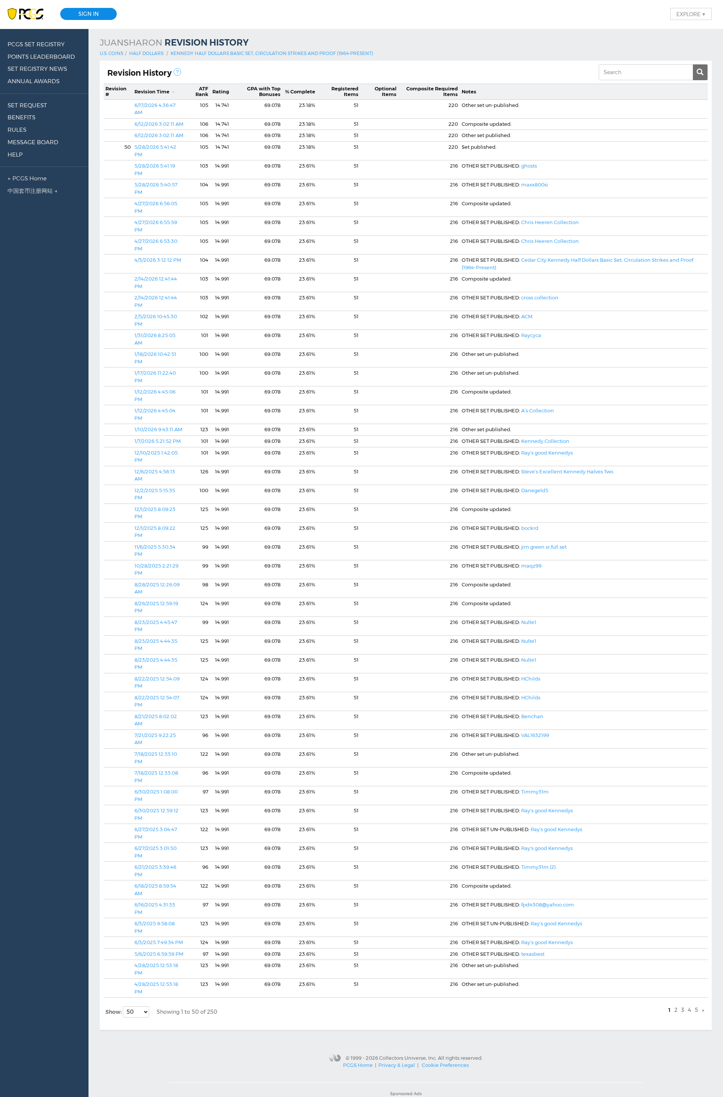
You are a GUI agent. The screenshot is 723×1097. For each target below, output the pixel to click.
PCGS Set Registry (36, 44)
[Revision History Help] (177, 72)
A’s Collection (537, 410)
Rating (220, 91)
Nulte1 (528, 622)
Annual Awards (33, 81)
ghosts (529, 166)
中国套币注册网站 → (33, 190)
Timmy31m (535, 792)
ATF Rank (201, 91)
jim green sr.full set (544, 547)
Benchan (532, 716)
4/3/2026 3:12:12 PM (157, 260)
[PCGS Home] (29, 14)
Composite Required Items (432, 91)
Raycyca (531, 335)
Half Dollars (146, 53)
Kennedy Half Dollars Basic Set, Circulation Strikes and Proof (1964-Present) (272, 53)
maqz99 (531, 566)
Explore (691, 14)
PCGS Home (358, 1065)
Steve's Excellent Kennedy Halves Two (567, 471)
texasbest (533, 954)
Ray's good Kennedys (547, 453)
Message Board (33, 142)
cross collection (539, 297)
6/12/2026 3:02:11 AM (158, 124)
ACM (526, 316)
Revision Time (151, 91)
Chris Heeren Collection (550, 222)
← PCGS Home (27, 178)
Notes (469, 91)
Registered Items (344, 91)
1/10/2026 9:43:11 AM (158, 429)
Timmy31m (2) (538, 867)
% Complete (300, 91)
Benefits (21, 117)
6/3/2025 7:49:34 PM (158, 942)
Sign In (88, 14)
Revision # (116, 91)
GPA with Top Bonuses (264, 91)
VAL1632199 (535, 735)
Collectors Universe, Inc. (408, 1058)
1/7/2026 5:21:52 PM (157, 441)
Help (15, 154)
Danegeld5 (534, 490)
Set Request (27, 105)
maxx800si (534, 185)
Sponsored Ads (406, 1093)
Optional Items (386, 91)
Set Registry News (37, 68)
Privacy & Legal (396, 1065)
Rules (17, 129)
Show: (114, 1012)
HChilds (530, 679)
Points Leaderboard (41, 56)
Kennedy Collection (545, 441)
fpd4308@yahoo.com (547, 905)
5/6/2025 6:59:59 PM (158, 954)
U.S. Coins (111, 53)
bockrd (529, 528)
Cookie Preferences (445, 1065)
